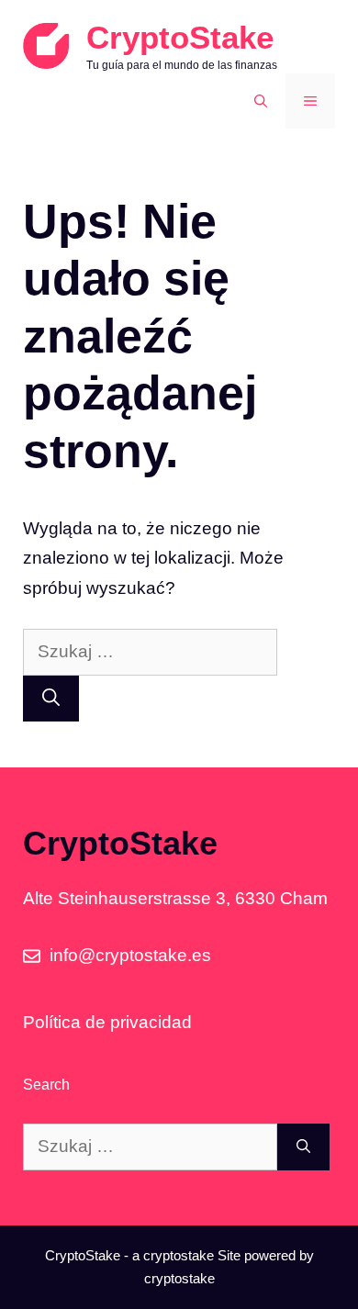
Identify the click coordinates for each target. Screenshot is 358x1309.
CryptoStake (180, 37)
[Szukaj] (51, 699)
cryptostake (178, 1255)
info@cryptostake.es (130, 955)
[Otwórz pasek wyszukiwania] (260, 101)
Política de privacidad (107, 1022)
